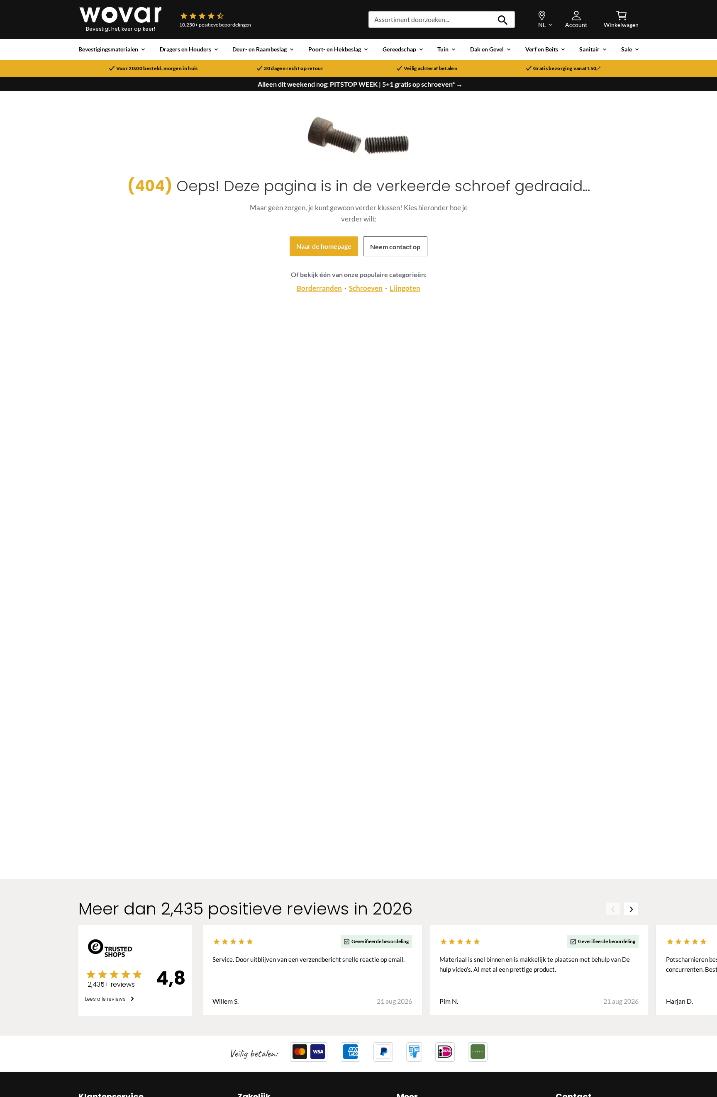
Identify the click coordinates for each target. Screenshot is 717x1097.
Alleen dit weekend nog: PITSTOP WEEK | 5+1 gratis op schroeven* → (360, 84)
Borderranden (319, 288)
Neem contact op (395, 247)
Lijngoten (405, 288)
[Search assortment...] (503, 19)
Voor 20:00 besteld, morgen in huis (157, 68)
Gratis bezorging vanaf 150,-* (567, 68)
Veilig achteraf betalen (430, 68)
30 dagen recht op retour (293, 68)
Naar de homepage (323, 246)
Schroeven (366, 288)
